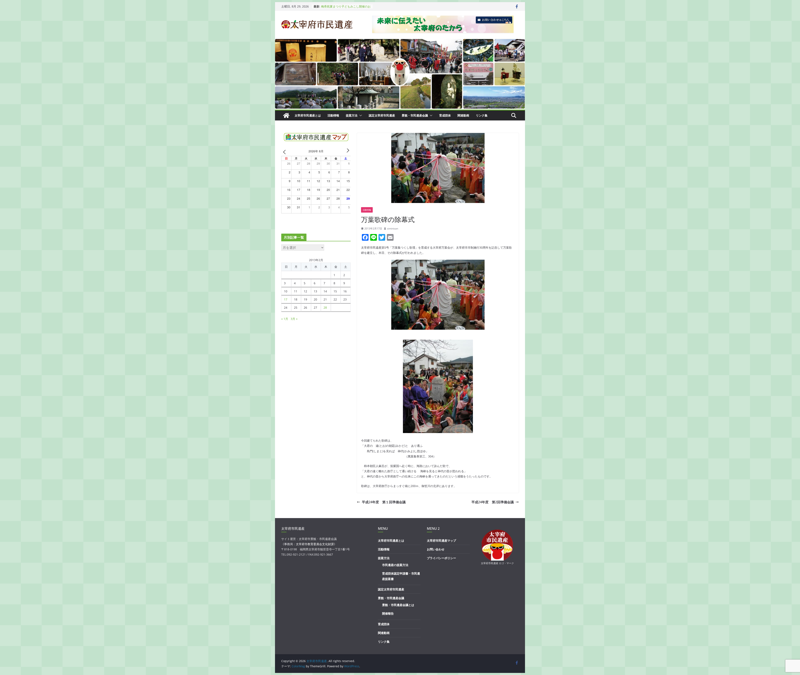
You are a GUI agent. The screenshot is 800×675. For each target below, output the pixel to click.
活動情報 (333, 115)
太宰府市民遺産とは (308, 115)
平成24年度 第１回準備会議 (384, 502)
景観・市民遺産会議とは (398, 605)
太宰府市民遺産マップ (441, 540)
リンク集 (482, 115)
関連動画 (463, 115)
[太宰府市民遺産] (286, 115)
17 (285, 299)
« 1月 (284, 319)
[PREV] (285, 152)
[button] (360, 115)
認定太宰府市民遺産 (382, 115)
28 (325, 307)
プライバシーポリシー (441, 558)
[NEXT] (347, 152)
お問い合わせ (435, 549)
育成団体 (445, 115)
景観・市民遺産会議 (415, 115)
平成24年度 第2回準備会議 (492, 502)
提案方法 (352, 115)
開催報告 (388, 613)
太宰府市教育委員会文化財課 (315, 544)
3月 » (294, 319)
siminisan (392, 228)
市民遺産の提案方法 (395, 565)
